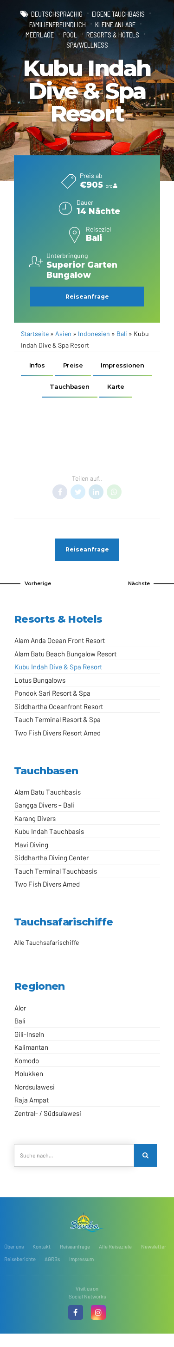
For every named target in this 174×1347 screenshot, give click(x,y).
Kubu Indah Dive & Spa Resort (58, 666)
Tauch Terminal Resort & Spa (57, 719)
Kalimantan (31, 1047)
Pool (70, 35)
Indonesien (94, 333)
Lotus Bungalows (39, 680)
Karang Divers (35, 818)
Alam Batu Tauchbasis (47, 792)
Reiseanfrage (75, 1246)
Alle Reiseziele (115, 1246)
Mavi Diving (31, 844)
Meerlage (40, 35)
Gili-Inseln (29, 1034)
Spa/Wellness (87, 45)
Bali (121, 333)
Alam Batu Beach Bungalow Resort (65, 653)
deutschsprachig (57, 14)
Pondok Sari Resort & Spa (52, 693)
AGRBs (52, 1259)
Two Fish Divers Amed (47, 884)
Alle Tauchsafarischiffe (46, 942)
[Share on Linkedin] (96, 491)
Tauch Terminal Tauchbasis (55, 871)
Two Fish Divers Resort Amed (57, 733)
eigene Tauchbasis (118, 14)
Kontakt (41, 1246)
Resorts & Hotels (112, 35)
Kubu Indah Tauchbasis (49, 831)
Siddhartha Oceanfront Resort (58, 706)
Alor (20, 1008)
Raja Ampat (31, 1100)
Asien (63, 333)
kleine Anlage (115, 24)
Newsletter (153, 1246)
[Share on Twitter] (78, 491)
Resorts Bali (115, 459)
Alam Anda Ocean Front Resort (59, 640)
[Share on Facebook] (59, 491)
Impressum (81, 1259)
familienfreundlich (57, 24)
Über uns (14, 1246)
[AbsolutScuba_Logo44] (87, 1222)
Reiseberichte (20, 1259)
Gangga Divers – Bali (44, 805)
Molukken (28, 1073)
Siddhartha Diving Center (51, 857)
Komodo (26, 1060)
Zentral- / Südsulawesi (47, 1113)
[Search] (145, 1155)
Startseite (35, 333)
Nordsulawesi (34, 1087)
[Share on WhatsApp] (114, 491)
